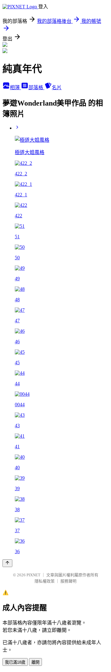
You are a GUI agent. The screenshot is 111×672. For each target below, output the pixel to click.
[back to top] (7, 563)
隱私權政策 (45, 581)
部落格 (36, 87)
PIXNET (33, 575)
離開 (35, 662)
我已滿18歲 (15, 662)
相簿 (15, 87)
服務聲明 (68, 581)
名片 (57, 87)
